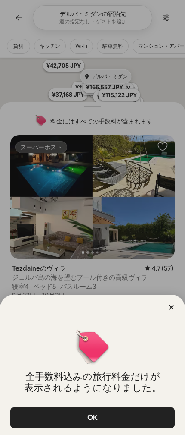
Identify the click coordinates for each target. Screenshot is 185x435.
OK (92, 417)
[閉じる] (171, 307)
